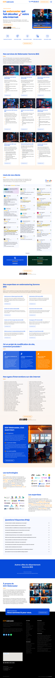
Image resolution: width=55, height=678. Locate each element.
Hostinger (44, 502)
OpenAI (13, 483)
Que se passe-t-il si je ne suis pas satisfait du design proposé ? (16, 551)
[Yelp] (12, 662)
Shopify (43, 504)
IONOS (40, 502)
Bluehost (48, 502)
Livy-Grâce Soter (42, 239)
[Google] (14, 662)
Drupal (50, 504)
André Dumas (8, 208)
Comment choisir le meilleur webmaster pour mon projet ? (16, 523)
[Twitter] (5, 662)
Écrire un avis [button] (48, 185)
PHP (7, 479)
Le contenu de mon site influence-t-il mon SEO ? (14, 532)
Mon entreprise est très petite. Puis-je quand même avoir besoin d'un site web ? (19, 544)
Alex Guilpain (8, 219)
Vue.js (23, 486)
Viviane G (7, 238)
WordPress (33, 504)
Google (40, 501)
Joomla (47, 504)
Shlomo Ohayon (25, 197)
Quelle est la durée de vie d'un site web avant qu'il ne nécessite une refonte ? (19, 549)
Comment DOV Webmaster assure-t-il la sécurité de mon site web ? (17, 530)
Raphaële (24, 188)
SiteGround (30, 503)
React (6, 480)
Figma (50, 506)
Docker (13, 485)
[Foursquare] (10, 662)
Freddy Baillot (8, 195)
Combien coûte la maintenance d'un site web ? (13, 546)
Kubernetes (18, 485)
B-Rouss (24, 235)
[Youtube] (7, 662)
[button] (51, 2)
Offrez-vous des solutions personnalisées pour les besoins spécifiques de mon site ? (20, 537)
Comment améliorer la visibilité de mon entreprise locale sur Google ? (18, 527)
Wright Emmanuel (42, 188)
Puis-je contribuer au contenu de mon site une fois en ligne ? (16, 539)
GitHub (39, 508)
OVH (37, 502)
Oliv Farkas (41, 221)
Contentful (5, 481)
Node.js (10, 479)
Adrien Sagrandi (42, 212)
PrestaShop (39, 504)
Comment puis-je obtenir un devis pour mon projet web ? (15, 542)
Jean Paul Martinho (42, 198)
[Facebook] (3, 662)
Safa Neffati (25, 213)
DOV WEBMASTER (50, 676)
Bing (44, 501)
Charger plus (27, 253)
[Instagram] (8, 662)
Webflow (47, 506)
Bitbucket (45, 508)
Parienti (24, 205)
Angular (4, 488)
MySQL (4, 479)
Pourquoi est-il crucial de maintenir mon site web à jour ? (15, 525)
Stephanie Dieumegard (26, 221)
